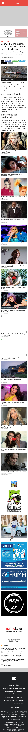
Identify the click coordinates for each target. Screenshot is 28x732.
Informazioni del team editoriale (14, 688)
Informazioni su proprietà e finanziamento (14, 693)
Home (2, 41)
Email (11, 62)
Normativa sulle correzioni (14, 704)
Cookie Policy (14, 685)
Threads (4, 62)
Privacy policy (14, 707)
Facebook (8, 60)
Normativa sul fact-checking (14, 700)
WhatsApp (15, 60)
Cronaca (8, 41)
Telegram (23, 60)
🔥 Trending (4, 645)
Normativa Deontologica (14, 697)
